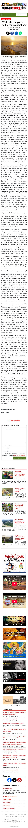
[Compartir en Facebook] (12, 33)
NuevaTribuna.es (7, 799)
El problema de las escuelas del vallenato (13, 723)
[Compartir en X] (8, 33)
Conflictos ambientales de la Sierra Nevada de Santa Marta (20, 537)
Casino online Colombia (9, 808)
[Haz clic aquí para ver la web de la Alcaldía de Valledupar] (14, 563)
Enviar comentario (19, 458)
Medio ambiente (6, 19)
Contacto (4, 814)
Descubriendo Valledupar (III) (10, 770)
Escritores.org (6, 805)
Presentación (11, 814)
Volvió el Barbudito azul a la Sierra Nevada (20, 490)
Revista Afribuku (7, 802)
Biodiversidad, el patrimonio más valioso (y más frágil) (19, 506)
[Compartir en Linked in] (16, 33)
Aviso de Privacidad (19, 455)
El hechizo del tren (7, 788)
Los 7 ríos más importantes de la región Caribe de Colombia (19, 522)
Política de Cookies (9, 816)
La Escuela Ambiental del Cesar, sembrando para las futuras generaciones (20, 474)
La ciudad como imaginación (10, 718)
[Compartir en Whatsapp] (20, 33)
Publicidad (17, 814)
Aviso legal (23, 814)
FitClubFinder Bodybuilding (9, 796)
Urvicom (16, 826)
